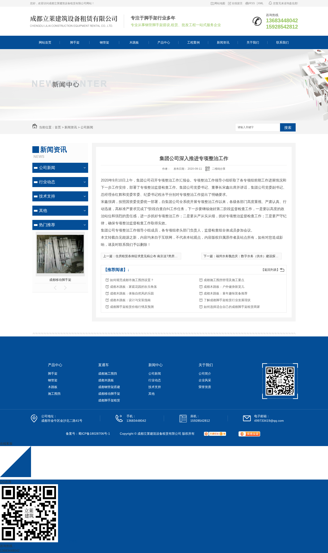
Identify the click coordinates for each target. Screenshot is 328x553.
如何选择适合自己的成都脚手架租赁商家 (232, 307)
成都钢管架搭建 (109, 387)
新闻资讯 (223, 42)
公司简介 (205, 373)
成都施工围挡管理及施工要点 (224, 280)
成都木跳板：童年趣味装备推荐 (225, 293)
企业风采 (205, 380)
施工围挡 (54, 393)
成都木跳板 (106, 380)
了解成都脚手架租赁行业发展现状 (227, 300)
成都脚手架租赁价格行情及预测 (132, 307)
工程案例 (193, 42)
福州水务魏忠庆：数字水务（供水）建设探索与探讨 (252, 256)
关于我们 (253, 42)
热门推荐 (47, 225)
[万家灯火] (215, 434)
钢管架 (104, 42)
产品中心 (164, 42)
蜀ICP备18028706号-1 (94, 433)
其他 (43, 210)
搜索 (287, 127)
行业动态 (47, 182)
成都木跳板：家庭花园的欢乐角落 (133, 286)
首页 (58, 127)
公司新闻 (87, 127)
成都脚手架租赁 (109, 400)
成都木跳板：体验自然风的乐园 (132, 293)
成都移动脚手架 (60, 280)
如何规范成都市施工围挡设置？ (132, 280)
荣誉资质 (205, 387)
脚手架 (74, 42)
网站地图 (219, 3)
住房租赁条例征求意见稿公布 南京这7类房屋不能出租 (153, 256)
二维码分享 (218, 168)
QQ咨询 (5, 482)
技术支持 (47, 196)
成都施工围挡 (107, 373)
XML (261, 3)
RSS (252, 3)
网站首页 (45, 42)
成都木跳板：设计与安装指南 (130, 300)
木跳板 (134, 42)
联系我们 (282, 42)
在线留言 (237, 3)
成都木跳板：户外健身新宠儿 (224, 286)
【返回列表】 (270, 269)
